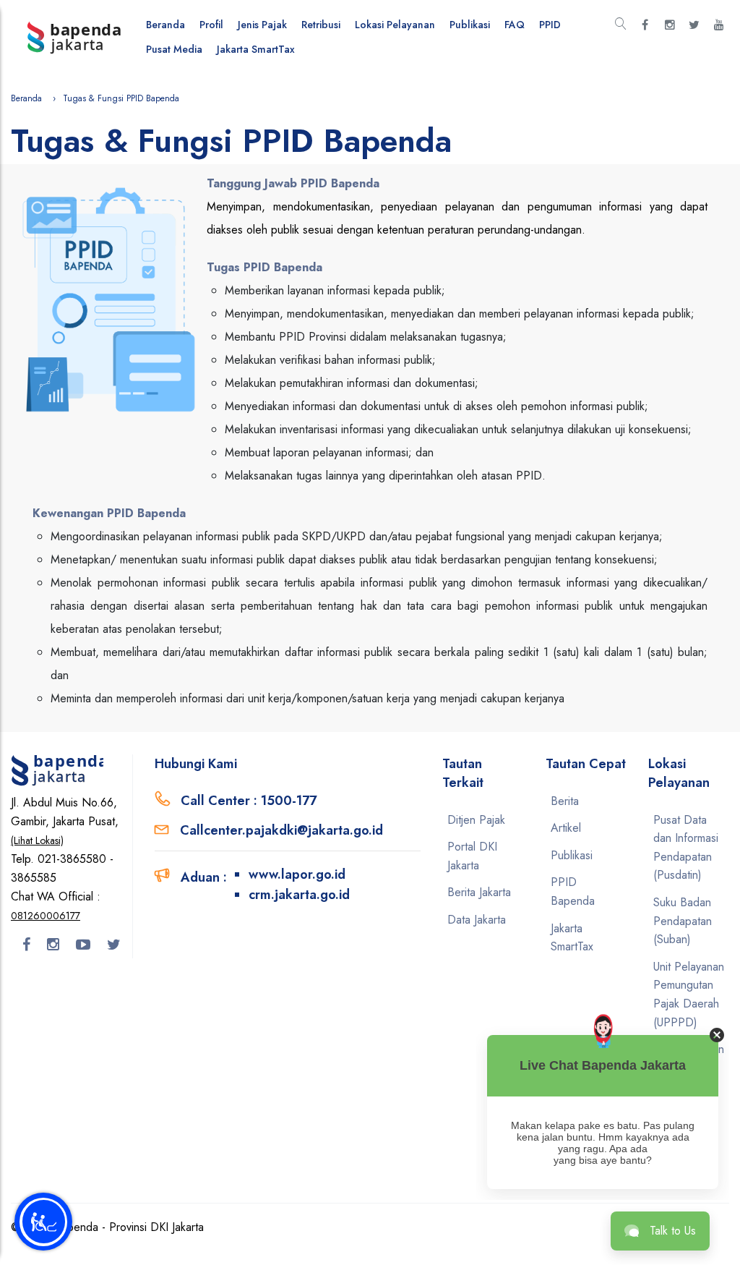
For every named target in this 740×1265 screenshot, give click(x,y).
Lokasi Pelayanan (395, 24)
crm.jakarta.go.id (299, 894)
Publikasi (469, 24)
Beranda (165, 24)
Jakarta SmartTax (256, 49)
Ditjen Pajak (476, 820)
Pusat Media (174, 49)
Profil (211, 24)
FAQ (514, 24)
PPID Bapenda (573, 891)
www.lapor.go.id (297, 874)
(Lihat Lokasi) (37, 840)
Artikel (566, 827)
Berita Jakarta (479, 892)
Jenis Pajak (262, 24)
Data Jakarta (476, 919)
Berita (565, 801)
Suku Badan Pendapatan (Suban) (682, 920)
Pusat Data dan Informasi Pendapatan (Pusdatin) (685, 848)
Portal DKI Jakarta (472, 856)
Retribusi (320, 24)
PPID (550, 24)
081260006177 (45, 915)
